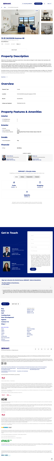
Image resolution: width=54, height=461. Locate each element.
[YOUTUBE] (51, 349)
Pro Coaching (29, 334)
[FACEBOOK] (35, 349)
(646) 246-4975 (15, 253)
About (2, 328)
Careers (2, 333)
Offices (2, 331)
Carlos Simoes (15, 248)
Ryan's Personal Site (5, 337)
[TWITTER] (44, 349)
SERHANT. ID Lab (30, 312)
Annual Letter (4, 336)
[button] (27, 4)
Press (2, 334)
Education (29, 333)
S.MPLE (2, 330)
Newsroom (29, 330)
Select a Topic (34, 247)
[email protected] (4, 327)
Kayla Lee (14, 263)
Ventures (3, 339)
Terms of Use (39, 266)
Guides (28, 331)
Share (18, 44)
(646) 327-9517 (15, 267)
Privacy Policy (33, 266)
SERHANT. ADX (30, 311)
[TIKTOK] (48, 349)
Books (28, 336)
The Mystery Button (5, 340)
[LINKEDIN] (41, 349)
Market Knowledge (31, 328)
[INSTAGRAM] (38, 349)
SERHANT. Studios (30, 309)
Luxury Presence (17, 374)
